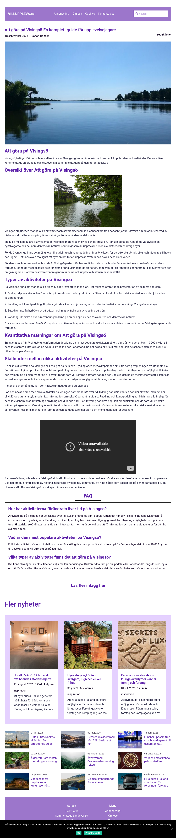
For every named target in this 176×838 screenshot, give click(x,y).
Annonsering (61, 13)
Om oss (77, 13)
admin (89, 688)
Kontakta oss (106, 13)
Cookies (90, 13)
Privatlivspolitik (92, 833)
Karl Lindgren (45, 684)
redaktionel (164, 34)
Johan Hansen (41, 36)
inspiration (20, 690)
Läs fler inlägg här (88, 585)
